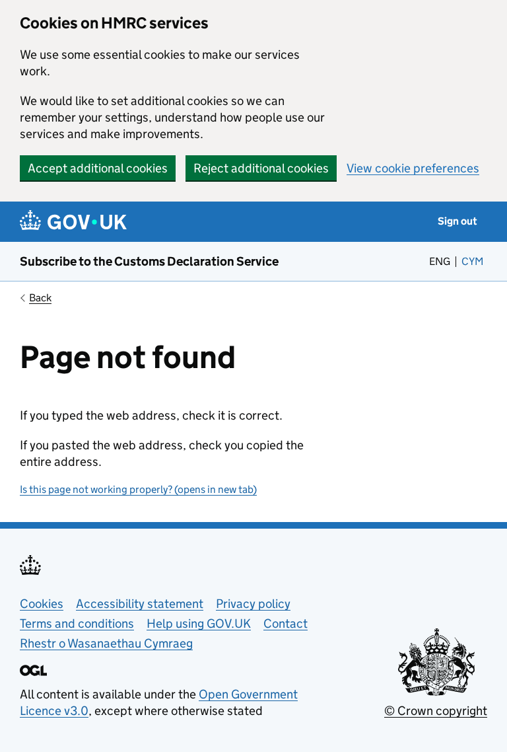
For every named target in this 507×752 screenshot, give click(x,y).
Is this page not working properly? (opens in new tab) (138, 489)
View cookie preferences (413, 168)
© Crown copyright (435, 710)
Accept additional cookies (98, 168)
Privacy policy (253, 603)
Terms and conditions (77, 623)
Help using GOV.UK (199, 623)
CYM (474, 261)
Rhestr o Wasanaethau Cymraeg (106, 643)
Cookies (41, 603)
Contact (285, 623)
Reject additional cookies (261, 168)
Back (40, 297)
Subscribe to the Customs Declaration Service (149, 261)
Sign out (457, 221)
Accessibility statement (139, 603)
